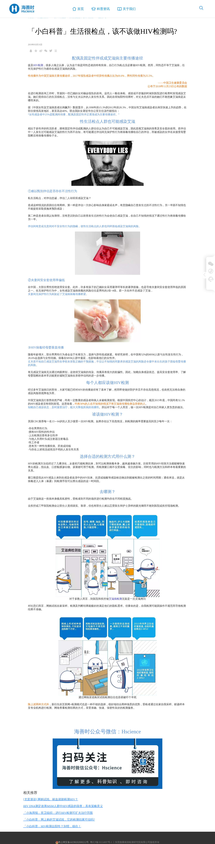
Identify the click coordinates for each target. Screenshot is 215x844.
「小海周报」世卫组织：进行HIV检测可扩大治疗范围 (58, 812)
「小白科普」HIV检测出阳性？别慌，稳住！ (52, 826)
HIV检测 (38, 65)
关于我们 (129, 9)
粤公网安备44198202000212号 (73, 842)
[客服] (208, 279)
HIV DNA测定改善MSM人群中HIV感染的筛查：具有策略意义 (63, 806)
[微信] (208, 264)
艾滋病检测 (115, 598)
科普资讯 (103, 9)
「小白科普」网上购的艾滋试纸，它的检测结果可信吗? (59, 819)
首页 (80, 9)
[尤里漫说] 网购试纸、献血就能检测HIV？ (50, 799)
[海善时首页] (22, 9)
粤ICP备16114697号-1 (101, 842)
